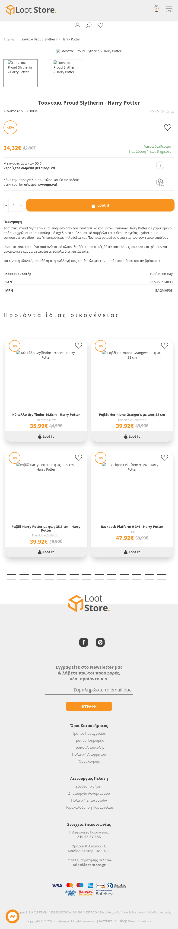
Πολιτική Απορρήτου (89, 754)
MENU (168, 11)
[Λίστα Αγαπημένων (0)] (100, 25)
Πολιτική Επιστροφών (89, 800)
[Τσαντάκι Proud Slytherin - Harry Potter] (89, 51)
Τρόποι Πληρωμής (89, 740)
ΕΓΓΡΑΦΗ (89, 706)
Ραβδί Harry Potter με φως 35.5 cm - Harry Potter (46, 528)
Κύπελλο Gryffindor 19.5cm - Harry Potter (46, 414)
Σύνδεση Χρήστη (89, 786)
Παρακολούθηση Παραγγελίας (89, 807)
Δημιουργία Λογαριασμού (89, 793)
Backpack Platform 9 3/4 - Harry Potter (132, 526)
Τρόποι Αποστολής (89, 747)
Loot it (102, 205)
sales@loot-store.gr (89, 864)
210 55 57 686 (89, 836)
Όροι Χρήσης (89, 761)
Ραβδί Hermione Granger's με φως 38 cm (132, 414)
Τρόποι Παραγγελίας (89, 733)
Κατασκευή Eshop (113, 921)
